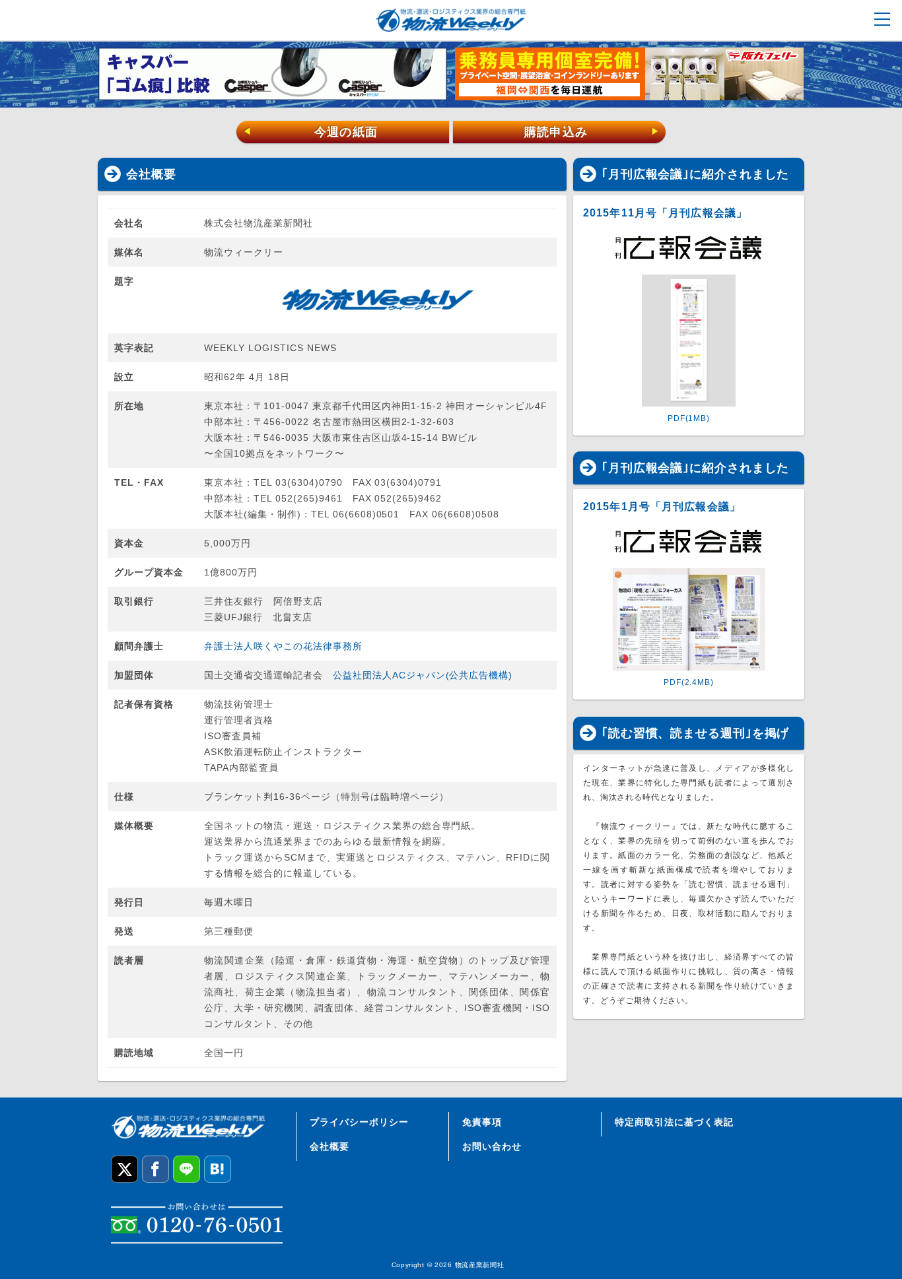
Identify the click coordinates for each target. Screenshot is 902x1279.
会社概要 (329, 1146)
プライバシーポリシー (359, 1122)
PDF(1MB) (689, 418)
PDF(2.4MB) (688, 682)
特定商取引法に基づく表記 (674, 1122)
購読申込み (592, 132)
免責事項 (482, 1122)
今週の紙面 (310, 132)
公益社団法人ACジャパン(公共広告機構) (423, 675)
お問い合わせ (492, 1146)
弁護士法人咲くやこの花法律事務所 (283, 646)
